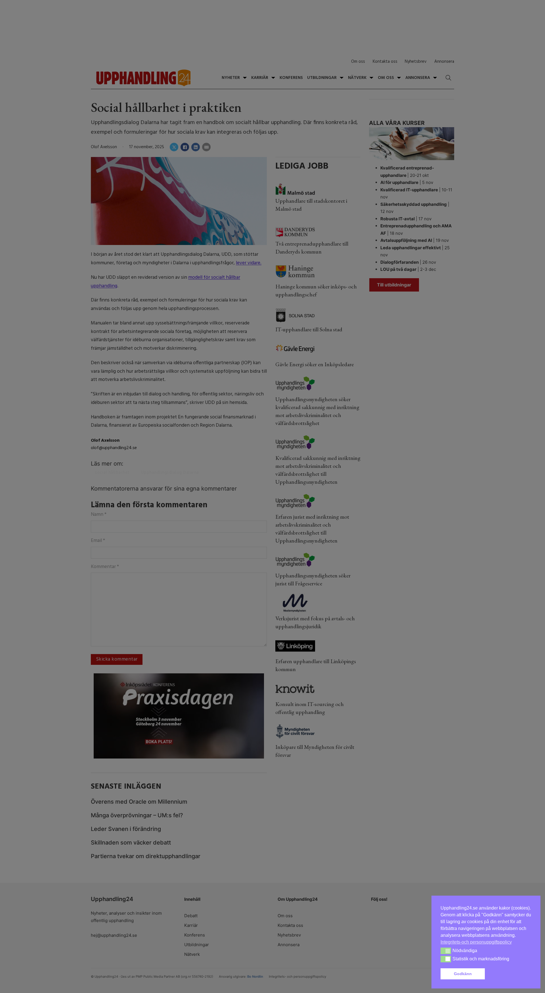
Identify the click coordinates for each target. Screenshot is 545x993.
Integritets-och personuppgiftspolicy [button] (476, 942)
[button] (509, 974)
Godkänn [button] (463, 973)
